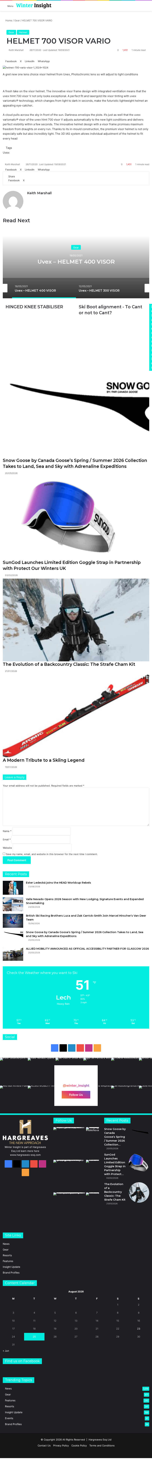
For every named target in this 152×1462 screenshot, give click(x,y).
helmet (51, 74)
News (6, 1243)
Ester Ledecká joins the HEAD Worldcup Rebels (58, 882)
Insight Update (11, 1266)
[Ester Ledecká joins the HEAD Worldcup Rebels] (13, 888)
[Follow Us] (76, 1078)
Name (7, 831)
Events (9, 1418)
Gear (17, 20)
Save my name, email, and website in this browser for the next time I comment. (52, 854)
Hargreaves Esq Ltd (100, 1439)
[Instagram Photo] (14, 1072)
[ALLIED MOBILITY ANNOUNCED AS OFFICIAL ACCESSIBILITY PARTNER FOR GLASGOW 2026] (13, 954)
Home (8, 20)
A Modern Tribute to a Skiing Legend (44, 760)
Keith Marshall (16, 50)
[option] (76, 261)
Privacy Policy (61, 1445)
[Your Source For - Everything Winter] (33, 5)
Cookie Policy (79, 1445)
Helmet (23, 32)
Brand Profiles (11, 1272)
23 (138, 1328)
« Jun (6, 1350)
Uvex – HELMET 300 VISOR (76, 261)
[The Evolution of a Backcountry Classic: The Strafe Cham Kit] (76, 620)
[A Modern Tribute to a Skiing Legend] (76, 716)
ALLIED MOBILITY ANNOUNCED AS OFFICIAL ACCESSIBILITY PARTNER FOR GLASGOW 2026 (87, 948)
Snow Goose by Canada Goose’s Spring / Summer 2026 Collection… (115, 1136)
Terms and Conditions (102, 1445)
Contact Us (44, 1445)
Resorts (7, 1255)
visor (42, 74)
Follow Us (76, 1094)
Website (7, 847)
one (20, 74)
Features (8, 1261)
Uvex (6, 152)
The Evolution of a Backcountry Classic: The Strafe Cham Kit (69, 664)
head (14, 138)
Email (7, 839)
